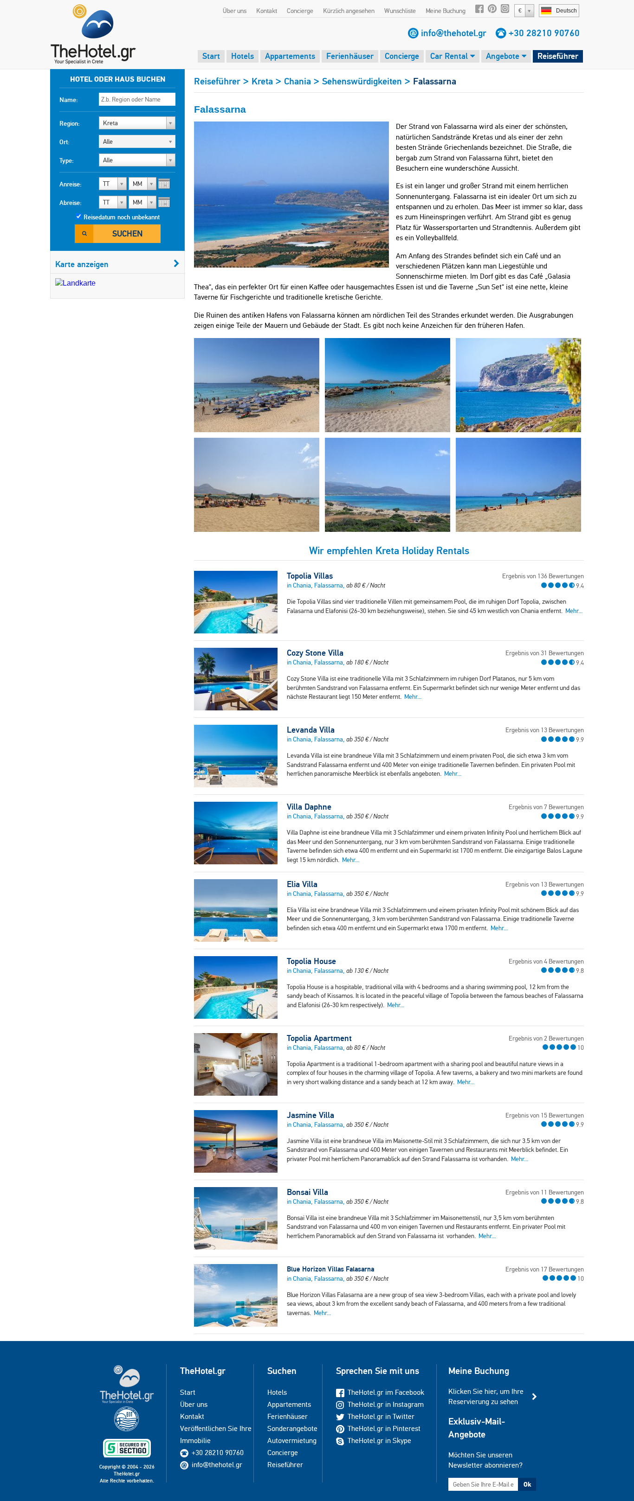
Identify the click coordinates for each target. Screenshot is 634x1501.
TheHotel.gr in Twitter (381, 1416)
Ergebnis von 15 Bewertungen (544, 1115)
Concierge (300, 10)
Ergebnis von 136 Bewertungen (543, 576)
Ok (527, 1484)
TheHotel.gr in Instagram (386, 1404)
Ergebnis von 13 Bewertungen (544, 730)
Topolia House (311, 961)
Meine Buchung (446, 10)
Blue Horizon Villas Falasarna (330, 1269)
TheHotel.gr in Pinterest (384, 1428)
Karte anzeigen (82, 264)
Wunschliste (400, 10)
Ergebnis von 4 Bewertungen (546, 961)
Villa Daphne (309, 807)
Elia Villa (302, 884)
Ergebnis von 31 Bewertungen (544, 653)
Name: (68, 100)
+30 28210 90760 (544, 33)
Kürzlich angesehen (349, 10)
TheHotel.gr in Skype (379, 1440)
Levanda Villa (311, 730)
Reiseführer (557, 56)
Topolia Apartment (319, 1038)
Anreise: (70, 184)
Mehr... (573, 611)
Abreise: (70, 202)
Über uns (234, 10)
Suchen (127, 233)
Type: (66, 160)
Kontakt (266, 10)
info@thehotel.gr (453, 33)
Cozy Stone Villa (315, 653)
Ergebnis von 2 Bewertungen (546, 1038)
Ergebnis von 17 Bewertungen (544, 1269)
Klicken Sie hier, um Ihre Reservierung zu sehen (486, 1396)
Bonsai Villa (307, 1192)
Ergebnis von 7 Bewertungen (546, 807)
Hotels (242, 56)
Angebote (504, 56)
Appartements (290, 56)
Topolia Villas (310, 576)
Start (211, 56)
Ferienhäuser (350, 56)
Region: (69, 123)
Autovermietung (292, 1440)
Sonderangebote (292, 1428)
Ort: (64, 142)
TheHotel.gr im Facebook (386, 1392)
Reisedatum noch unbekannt (122, 217)
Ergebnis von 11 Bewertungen (544, 1192)
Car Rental (450, 56)
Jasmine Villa (310, 1115)
